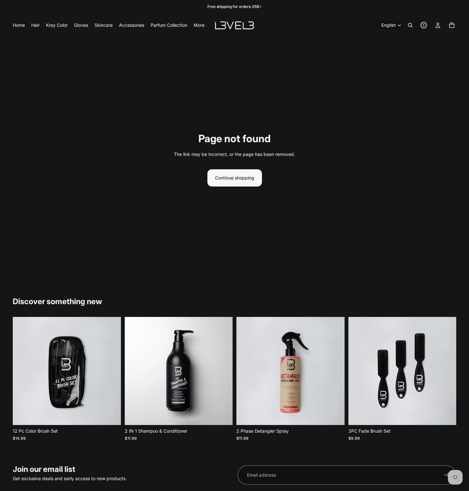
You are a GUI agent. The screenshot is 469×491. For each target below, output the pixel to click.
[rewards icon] (424, 25)
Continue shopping (234, 177)
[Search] (410, 25)
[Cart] (452, 25)
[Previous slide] (134, 371)
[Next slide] (223, 371)
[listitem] (199, 25)
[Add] (111, 415)
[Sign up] (446, 475)
